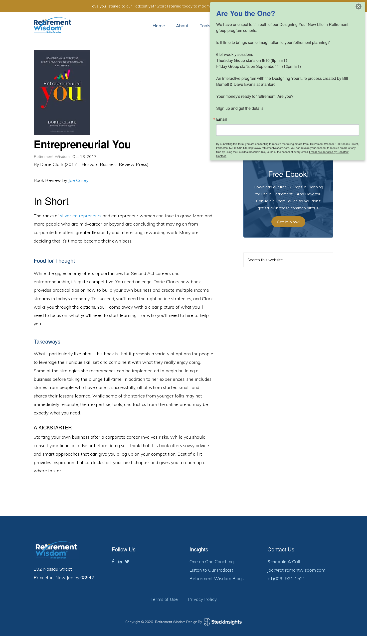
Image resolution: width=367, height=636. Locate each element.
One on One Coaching (211, 561)
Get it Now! (288, 221)
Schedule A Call (283, 561)
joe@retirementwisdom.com (296, 570)
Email (221, 119)
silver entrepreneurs (80, 216)
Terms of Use (164, 599)
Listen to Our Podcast (211, 570)
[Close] (359, 6)
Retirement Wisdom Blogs (216, 578)
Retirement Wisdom (52, 25)
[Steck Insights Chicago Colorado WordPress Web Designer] (222, 622)
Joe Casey (78, 180)
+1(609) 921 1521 (286, 578)
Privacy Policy (202, 599)
